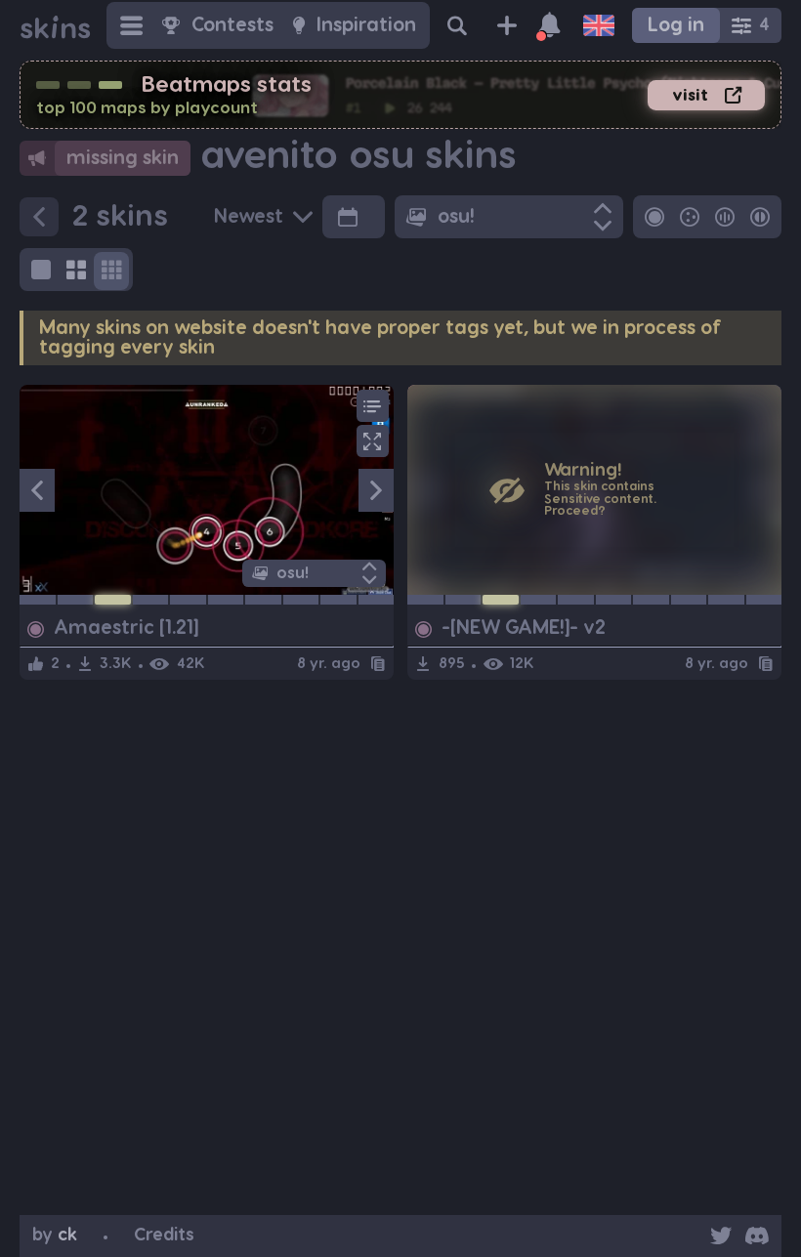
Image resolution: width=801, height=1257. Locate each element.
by (54, 1235)
